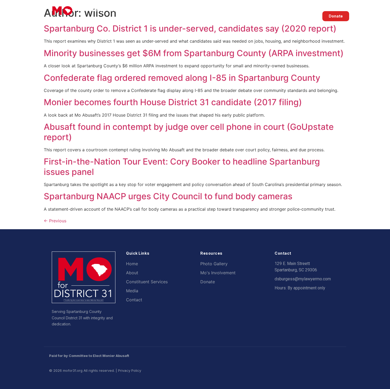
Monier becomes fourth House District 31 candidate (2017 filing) (173, 102)
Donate (207, 281)
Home (97, 9)
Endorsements (146, 9)
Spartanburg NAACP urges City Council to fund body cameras (168, 196)
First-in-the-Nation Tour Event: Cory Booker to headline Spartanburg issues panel (182, 166)
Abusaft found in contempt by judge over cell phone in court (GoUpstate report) (189, 132)
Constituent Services (211, 9)
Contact (99, 22)
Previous (55, 220)
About (114, 9)
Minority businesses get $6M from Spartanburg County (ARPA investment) (194, 53)
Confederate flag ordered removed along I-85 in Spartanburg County (182, 78)
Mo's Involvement (218, 272)
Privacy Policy (129, 370)
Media (244, 9)
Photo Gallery (214, 263)
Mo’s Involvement (280, 9)
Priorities (176, 9)
